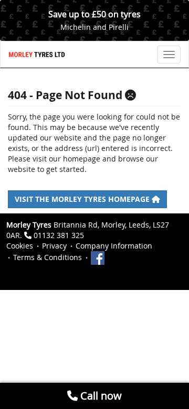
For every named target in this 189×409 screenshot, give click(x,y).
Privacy (54, 246)
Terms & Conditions (47, 257)
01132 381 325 (59, 235)
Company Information (114, 246)
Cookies (19, 246)
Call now (100, 396)
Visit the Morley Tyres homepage (83, 199)
